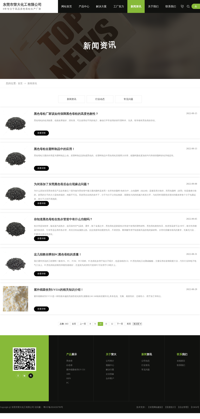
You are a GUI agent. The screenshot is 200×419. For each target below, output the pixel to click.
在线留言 (181, 361)
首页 (20, 83)
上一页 (83, 324)
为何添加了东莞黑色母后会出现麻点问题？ (62, 184)
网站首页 (66, 6)
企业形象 (110, 374)
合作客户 (110, 378)
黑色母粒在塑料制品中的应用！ (54, 149)
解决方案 (101, 6)
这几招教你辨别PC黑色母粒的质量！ (58, 254)
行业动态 (100, 99)
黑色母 (69, 361)
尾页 (129, 324)
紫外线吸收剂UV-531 (75, 370)
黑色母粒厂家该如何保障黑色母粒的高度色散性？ (66, 113)
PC (67, 383)
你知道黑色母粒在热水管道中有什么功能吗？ (63, 219)
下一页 (120, 324)
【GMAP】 (195, 407)
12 (112, 324)
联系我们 (170, 6)
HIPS (68, 378)
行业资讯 (145, 365)
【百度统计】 (170, 407)
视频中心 (110, 365)
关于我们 (153, 6)
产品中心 (84, 6)
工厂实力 (118, 6)
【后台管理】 (183, 407)
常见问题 (128, 99)
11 (106, 324)
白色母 (69, 365)
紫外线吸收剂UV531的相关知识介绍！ (58, 289)
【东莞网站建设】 (155, 407)
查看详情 (41, 133)
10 (100, 324)
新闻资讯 (136, 6)
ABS (68, 374)
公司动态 (145, 361)
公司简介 (110, 361)
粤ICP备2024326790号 (53, 407)
